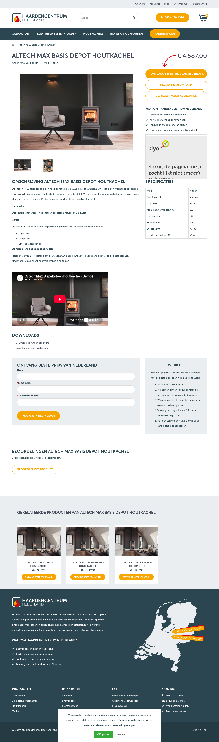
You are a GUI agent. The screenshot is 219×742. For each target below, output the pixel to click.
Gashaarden (18, 695)
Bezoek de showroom (176, 84)
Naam (20, 370)
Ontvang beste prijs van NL (39, 577)
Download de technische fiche (32, 348)
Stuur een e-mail (175, 700)
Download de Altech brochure (32, 342)
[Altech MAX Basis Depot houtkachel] (22, 165)
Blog (166, 3)
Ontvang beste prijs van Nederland (177, 73)
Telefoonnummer (28, 395)
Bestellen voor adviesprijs (176, 95)
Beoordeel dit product (35, 469)
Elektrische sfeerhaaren (24, 700)
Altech (54, 62)
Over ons (140, 3)
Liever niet (121, 734)
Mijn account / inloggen (125, 695)
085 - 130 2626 (174, 17)
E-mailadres (24, 382)
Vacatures (154, 3)
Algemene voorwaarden (125, 700)
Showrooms (180, 3)
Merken (16, 711)
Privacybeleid (119, 705)
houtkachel (18, 194)
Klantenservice (199, 3)
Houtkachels (19, 705)
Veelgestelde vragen (177, 705)
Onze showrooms (176, 711)
